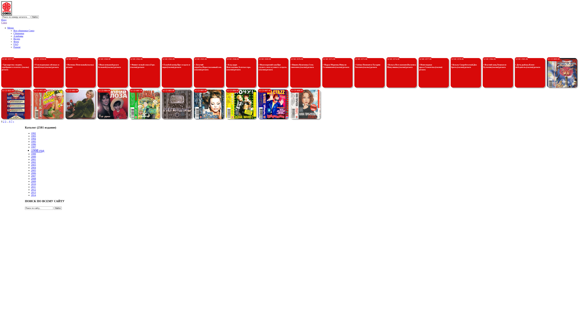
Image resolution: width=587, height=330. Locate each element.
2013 (33, 192)
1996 (33, 144)
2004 (33, 167)
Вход (3, 20)
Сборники (18, 33)
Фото (16, 41)
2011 (33, 187)
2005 (33, 170)
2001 (33, 159)
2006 (33, 173)
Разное (16, 47)
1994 (33, 139)
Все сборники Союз (23, 30)
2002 (33, 162)
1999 (33, 154)
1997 (33, 147)
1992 (33, 133)
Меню (10, 28)
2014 (33, 195)
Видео (16, 39)
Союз (4, 22)
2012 (33, 189)
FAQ (15, 44)
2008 (33, 178)
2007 (33, 176)
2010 (33, 184)
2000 (33, 156)
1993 (33, 136)
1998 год (37, 150)
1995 (33, 141)
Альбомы (18, 36)
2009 (33, 181)
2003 (33, 165)
